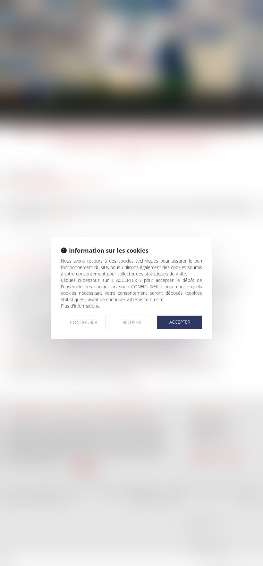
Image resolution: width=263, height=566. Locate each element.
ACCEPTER (179, 322)
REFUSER (132, 322)
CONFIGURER (83, 322)
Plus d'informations (80, 306)
